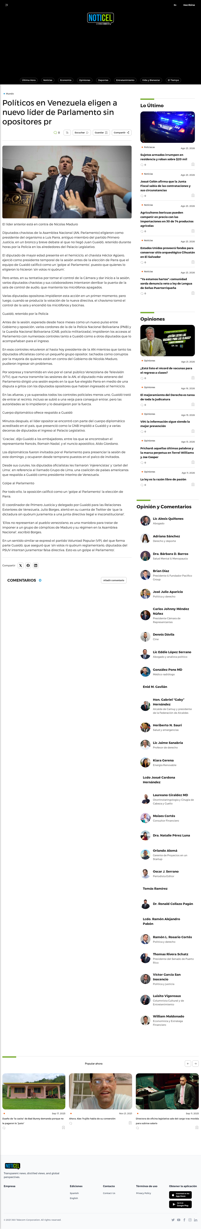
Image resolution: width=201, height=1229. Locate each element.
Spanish (74, 1193)
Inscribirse (189, 5)
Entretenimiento (125, 80)
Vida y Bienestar (151, 80)
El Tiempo (173, 80)
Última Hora (28, 80)
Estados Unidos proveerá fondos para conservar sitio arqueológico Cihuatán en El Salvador (167, 252)
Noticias (47, 80)
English (74, 1198)
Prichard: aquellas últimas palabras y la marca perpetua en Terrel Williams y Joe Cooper (167, 452)
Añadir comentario (113, 580)
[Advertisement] (100, 50)
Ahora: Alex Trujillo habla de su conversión (25, 1118)
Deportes (103, 80)
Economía (65, 80)
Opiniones (84, 80)
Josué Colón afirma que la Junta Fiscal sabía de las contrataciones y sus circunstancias (165, 186)
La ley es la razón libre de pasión (163, 479)
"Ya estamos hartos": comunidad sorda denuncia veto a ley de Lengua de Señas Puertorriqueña (166, 283)
